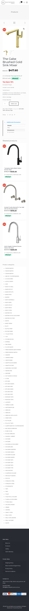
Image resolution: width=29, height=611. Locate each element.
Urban (7, 507)
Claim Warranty (9, 551)
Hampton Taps (9, 365)
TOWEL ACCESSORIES (11, 499)
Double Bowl (9, 339)
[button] (23, 28)
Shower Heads (9, 452)
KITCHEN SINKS (9, 389)
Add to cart (14, 103)
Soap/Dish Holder (10, 473)
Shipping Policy (9, 562)
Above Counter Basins (12, 276)
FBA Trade (8, 344)
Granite (7, 355)
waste (7, 523)
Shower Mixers (10, 457)
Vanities (7, 509)
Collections (9, 334)
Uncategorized (10, 504)
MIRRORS (7, 412)
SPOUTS (7, 478)
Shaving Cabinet (10, 436)
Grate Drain (8, 360)
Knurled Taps (9, 397)
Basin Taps (8, 294)
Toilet (7, 494)
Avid (6, 284)
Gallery (7, 548)
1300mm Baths (9, 268)
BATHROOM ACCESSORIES (12, 315)
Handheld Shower (11, 368)
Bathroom (8, 313)
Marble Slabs (9, 404)
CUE (6, 336)
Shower (7, 439)
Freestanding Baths (11, 352)
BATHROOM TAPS (10, 318)
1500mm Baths (9, 271)
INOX (20, 607)
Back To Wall (9, 286)
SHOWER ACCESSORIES (11, 444)
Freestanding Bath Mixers (13, 349)
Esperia (7, 341)
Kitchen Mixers (9, 383)
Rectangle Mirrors (11, 428)
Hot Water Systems (11, 376)
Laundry (8, 402)
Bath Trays (8, 307)
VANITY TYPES (9, 512)
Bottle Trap (8, 328)
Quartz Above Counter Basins (14, 425)
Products (7, 546)
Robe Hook (8, 431)
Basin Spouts (9, 292)
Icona (7, 378)
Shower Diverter (10, 449)
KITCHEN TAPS (9, 394)
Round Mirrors (10, 433)
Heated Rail (8, 370)
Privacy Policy (8, 568)
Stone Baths (9, 486)
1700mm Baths (9, 273)
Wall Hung (8, 515)
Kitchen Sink (9, 386)
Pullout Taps (9, 423)
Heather (7, 373)
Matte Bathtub (9, 407)
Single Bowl (9, 470)
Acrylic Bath (9, 281)
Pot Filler (8, 420)
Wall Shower (9, 520)
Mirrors (7, 410)
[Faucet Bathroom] (8, 2)
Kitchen (7, 381)
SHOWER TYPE (9, 467)
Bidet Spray (8, 323)
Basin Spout (9, 289)
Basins (7, 297)
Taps (6, 488)
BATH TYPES (8, 310)
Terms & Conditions (10, 571)
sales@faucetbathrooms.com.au (11, 587)
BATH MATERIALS (9, 299)
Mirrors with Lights (11, 415)
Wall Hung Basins (10, 517)
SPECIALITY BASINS (10, 475)
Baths (7, 320)
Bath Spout (8, 305)
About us (7, 543)
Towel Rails (8, 502)
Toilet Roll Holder (11, 496)
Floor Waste (9, 347)
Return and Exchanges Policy (12, 565)
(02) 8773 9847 (6, 585)
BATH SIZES (8, 302)
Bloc (6, 326)
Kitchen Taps (9, 110)
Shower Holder (10, 454)
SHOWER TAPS (9, 460)
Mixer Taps (8, 418)
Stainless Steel (9, 481)
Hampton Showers (11, 362)
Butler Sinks (9, 331)
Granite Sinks (9, 357)
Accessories (9, 278)
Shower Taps (9, 462)
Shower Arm (9, 446)
